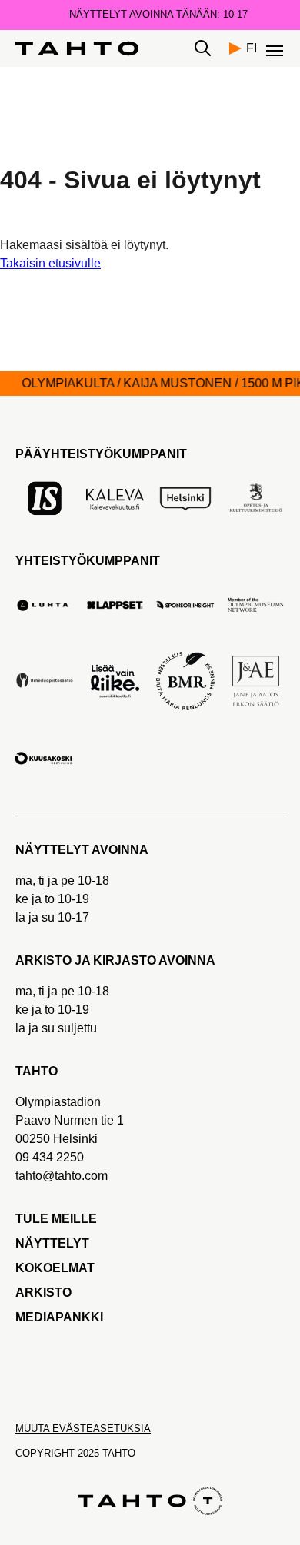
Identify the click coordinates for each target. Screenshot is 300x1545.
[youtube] (56, 1369)
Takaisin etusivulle (50, 263)
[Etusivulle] (76, 48)
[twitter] (88, 1369)
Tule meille (56, 1218)
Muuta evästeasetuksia (83, 1428)
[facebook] (25, 1369)
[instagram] (119, 1369)
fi (251, 48)
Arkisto (43, 1292)
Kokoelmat (55, 1267)
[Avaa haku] (202, 48)
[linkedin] (151, 1369)
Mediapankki (59, 1317)
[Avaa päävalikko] (275, 48)
